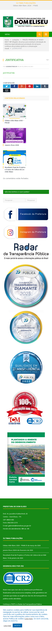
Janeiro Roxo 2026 (25, 5)
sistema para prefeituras (33, 590)
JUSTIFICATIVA (9, 73)
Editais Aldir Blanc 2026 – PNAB (14, 545)
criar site (18, 590)
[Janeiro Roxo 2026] (14, 135)
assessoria (20, 593)
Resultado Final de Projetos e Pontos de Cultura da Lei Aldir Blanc (15, 169)
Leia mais (28, 618)
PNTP (13, 604)
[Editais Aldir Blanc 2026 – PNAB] (14, 111)
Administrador (11, 66)
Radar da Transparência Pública (30, 604)
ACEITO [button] (17, 625)
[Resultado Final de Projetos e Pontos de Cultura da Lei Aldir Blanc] (14, 157)
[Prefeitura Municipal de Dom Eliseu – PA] (26, 21)
